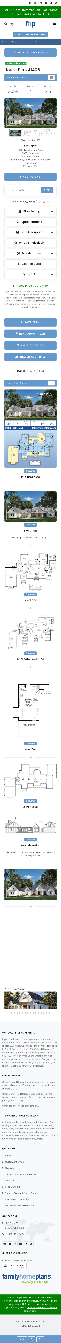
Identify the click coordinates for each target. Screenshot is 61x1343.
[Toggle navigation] (51, 77)
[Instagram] (40, 3)
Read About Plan (31, 333)
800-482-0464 (33, 371)
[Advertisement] (30, 947)
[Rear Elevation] (30, 824)
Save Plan (32, 322)
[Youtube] (45, 3)
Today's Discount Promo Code (21, 1193)
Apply (47, 190)
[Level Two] (30, 706)
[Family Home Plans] (31, 24)
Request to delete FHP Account (21, 1205)
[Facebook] (35, 3)
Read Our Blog (12, 1186)
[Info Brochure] (30, 428)
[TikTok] (51, 3)
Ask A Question (31, 345)
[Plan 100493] (30, 1000)
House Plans (17, 42)
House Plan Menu (16, 77)
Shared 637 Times (32, 357)
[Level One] (30, 571)
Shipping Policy (12, 1168)
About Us (9, 1180)
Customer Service (14, 1161)
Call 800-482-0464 (30, 34)
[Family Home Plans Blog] (56, 3)
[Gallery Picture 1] (30, 884)
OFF (38, 140)
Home (5, 42)
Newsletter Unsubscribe (17, 1199)
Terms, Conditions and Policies (21, 1174)
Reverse (31, 471)
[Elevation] (30, 113)
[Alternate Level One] (30, 632)
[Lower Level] (30, 780)
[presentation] (6, 1001)
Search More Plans (32, 52)
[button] (12, 1013)
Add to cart (32, 177)
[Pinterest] (30, 3)
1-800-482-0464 (15, 1234)
